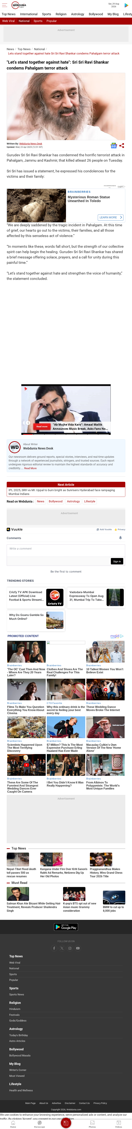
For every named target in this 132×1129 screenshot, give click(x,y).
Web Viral (8, 21)
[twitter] (62, 948)
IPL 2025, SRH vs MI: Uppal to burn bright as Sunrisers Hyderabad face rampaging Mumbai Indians (62, 492)
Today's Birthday (18, 1035)
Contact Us (84, 1103)
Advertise (56, 1103)
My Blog (113, 14)
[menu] (5, 5)
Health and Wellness (21, 1090)
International (28, 14)
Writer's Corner (17, 1070)
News (10, 49)
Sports (46, 14)
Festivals (14, 1014)
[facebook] (54, 948)
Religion (61, 14)
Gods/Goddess (17, 1020)
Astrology (77, 14)
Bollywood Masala (19, 1055)
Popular (52, 21)
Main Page (30, 1103)
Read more (42, 426)
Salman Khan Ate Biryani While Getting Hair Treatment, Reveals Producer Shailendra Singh (33, 907)
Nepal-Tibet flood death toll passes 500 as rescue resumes (21, 872)
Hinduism (14, 1009)
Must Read (19, 883)
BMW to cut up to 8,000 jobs (113, 908)
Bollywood (96, 14)
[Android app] (66, 927)
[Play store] (126, 5)
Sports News (16, 994)
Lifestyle (89, 501)
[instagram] (78, 948)
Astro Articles (17, 1041)
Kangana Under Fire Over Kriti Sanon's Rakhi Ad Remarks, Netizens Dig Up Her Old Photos (63, 872)
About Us (43, 1103)
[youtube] (70, 948)
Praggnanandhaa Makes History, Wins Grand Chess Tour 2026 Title (106, 872)
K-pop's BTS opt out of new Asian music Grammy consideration (79, 907)
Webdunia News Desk (30, 143)
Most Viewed (16, 1075)
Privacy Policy (100, 1103)
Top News (8, 14)
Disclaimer (70, 1103)
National (24, 21)
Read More (30, 468)
